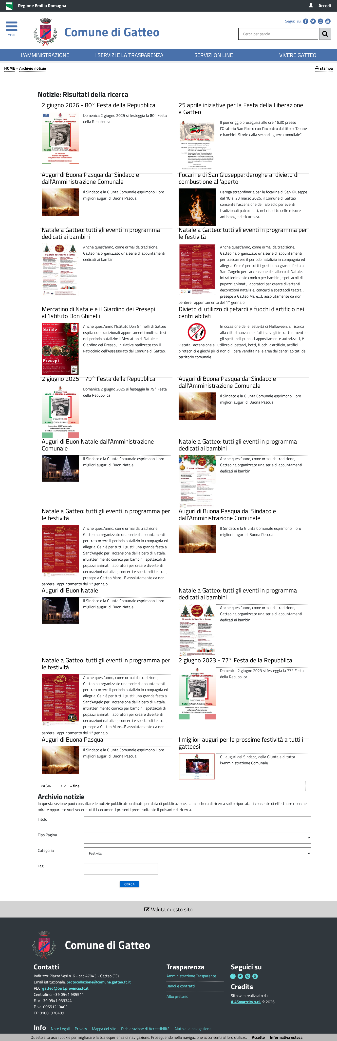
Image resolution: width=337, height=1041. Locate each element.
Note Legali (60, 1029)
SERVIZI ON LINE (213, 55)
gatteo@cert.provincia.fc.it (65, 988)
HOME (9, 68)
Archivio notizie (32, 68)
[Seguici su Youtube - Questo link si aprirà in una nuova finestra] (328, 21)
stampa (326, 68)
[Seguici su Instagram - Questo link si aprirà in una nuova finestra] (320, 21)
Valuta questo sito (171, 909)
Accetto (258, 1037)
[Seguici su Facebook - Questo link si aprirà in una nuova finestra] (305, 21)
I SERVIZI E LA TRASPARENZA (129, 55)
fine (76, 786)
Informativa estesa (286, 1037)
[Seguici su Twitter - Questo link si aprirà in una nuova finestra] (313, 21)
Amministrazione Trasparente (191, 976)
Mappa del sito (104, 1029)
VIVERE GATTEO (298, 55)
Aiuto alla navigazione (192, 1029)
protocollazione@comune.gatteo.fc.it (99, 982)
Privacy (81, 1029)
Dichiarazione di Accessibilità (145, 1029)
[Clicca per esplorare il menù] (11, 24)
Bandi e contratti (181, 986)
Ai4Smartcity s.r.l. (246, 1002)
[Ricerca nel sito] (325, 34)
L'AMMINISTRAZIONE (45, 55)
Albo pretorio (177, 996)
